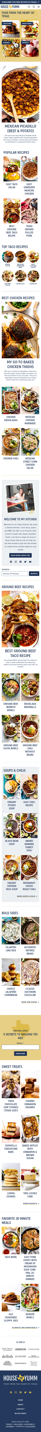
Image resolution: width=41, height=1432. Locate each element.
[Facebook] (20, 561)
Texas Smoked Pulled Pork (29, 231)
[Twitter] (25, 561)
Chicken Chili (10, 458)
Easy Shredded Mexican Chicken (29, 189)
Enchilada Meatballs (30, 705)
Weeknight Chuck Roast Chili (29, 886)
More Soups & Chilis (26, 896)
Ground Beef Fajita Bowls (10, 747)
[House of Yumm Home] (10, 7)
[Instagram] (15, 561)
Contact (20, 1409)
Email (20, 1043)
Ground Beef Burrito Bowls (10, 707)
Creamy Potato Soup (11, 805)
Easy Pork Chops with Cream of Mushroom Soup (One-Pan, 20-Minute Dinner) (30, 1268)
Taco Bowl (11, 1257)
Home (20, 1400)
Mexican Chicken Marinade (30, 420)
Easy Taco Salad (11, 186)
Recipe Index (20, 1413)
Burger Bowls (30, 1316)
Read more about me (20, 555)
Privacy (9, 1424)
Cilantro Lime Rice (11, 949)
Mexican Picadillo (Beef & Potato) (20, 128)
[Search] (33, 6)
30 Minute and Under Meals (24, 1328)
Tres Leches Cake (30, 1195)
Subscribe (20, 1053)
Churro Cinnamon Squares (30, 1104)
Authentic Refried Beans (30, 950)
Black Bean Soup (11, 842)
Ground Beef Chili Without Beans (30, 750)
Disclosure (18, 1424)
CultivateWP (30, 1426)
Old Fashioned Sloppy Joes (11, 1317)
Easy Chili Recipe (29, 803)
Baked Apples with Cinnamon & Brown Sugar (30, 1152)
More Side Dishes (29, 1002)
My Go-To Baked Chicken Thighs (20, 364)
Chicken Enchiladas (11, 418)
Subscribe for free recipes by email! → (20, 2)
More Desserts (30, 1203)
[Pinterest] (11, 561)
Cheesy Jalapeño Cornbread (10, 992)
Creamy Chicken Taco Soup (12, 886)
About (20, 1404)
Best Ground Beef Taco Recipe (11, 231)
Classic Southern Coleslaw (30, 992)
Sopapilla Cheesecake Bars (10, 1148)
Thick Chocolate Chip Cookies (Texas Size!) (11, 1105)
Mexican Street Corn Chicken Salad (30, 463)
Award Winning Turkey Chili (29, 845)
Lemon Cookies (10, 1195)
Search (6, 569)
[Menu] (38, 6)
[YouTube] (30, 561)
